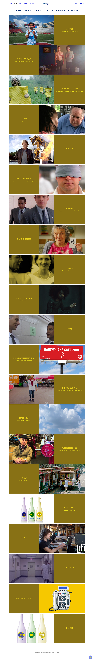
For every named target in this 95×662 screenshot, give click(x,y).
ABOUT (20, 3)
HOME (10, 3)
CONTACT (31, 3)
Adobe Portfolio (44, 652)
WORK (15, 3)
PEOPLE (25, 3)
